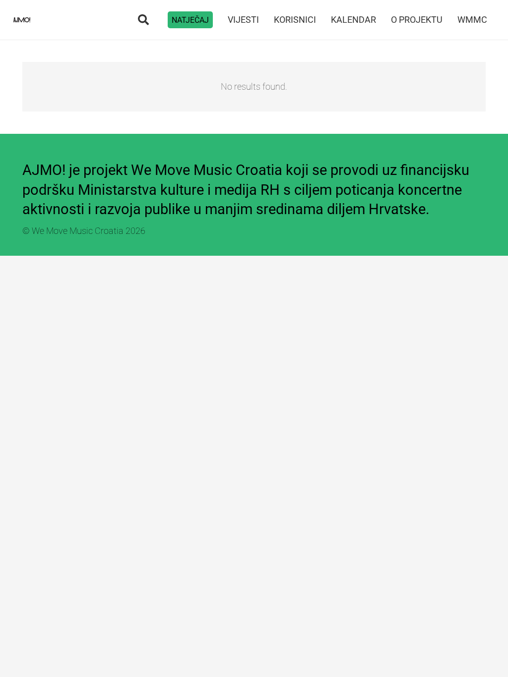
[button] (143, 19)
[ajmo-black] (21, 19)
